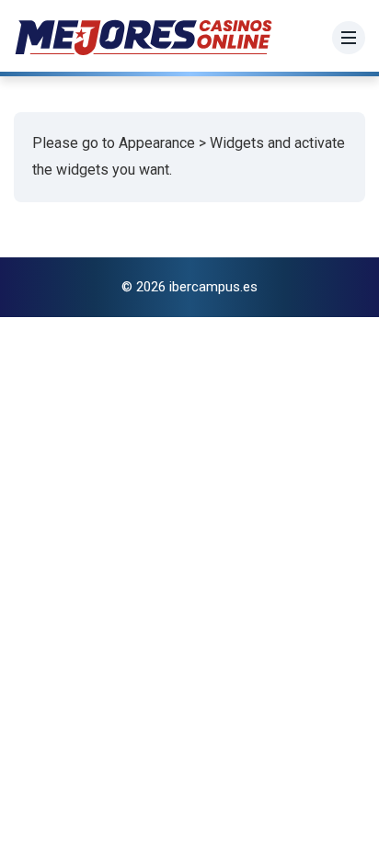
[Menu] (348, 37)
